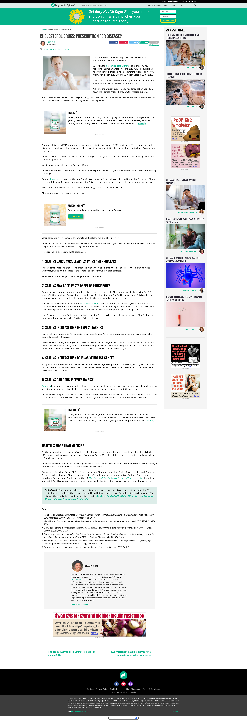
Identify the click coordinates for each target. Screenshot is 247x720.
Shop (173, 5)
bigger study (56, 179)
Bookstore (181, 5)
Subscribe (183, 1)
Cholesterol (47, 49)
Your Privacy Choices (126, 718)
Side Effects (57, 49)
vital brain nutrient (90, 303)
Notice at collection (114, 718)
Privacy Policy (101, 689)
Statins (66, 49)
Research (46, 386)
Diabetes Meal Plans (79, 579)
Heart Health (51, 42)
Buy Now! (76, 216)
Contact (90, 689)
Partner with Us (173, 1)
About (164, 1)
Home (44, 29)
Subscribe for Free (153, 5)
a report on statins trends (118, 66)
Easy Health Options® (79, 711)
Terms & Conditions (151, 689)
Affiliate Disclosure (132, 689)
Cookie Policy (115, 689)
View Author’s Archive (80, 604)
